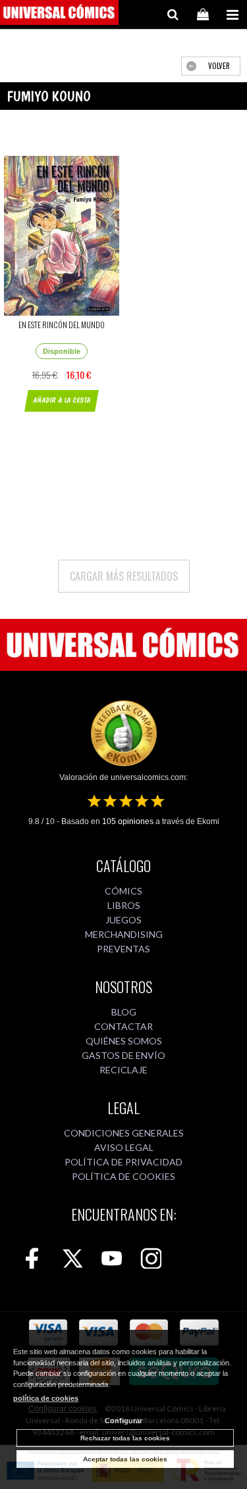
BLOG (123, 1011)
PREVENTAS (123, 948)
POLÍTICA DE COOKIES (123, 1176)
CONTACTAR (123, 1026)
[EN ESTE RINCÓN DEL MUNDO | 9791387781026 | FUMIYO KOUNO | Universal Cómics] (62, 236)
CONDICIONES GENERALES (124, 1132)
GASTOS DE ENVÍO (123, 1055)
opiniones (127, 821)
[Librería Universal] (59, 14)
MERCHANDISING (124, 934)
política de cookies (45, 1398)
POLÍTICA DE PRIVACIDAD (123, 1161)
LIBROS (123, 905)
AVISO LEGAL (123, 1147)
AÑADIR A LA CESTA (61, 400)
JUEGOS (123, 919)
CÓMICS (123, 890)
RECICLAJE (123, 1069)
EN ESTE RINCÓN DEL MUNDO (61, 324)
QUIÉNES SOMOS (124, 1040)
